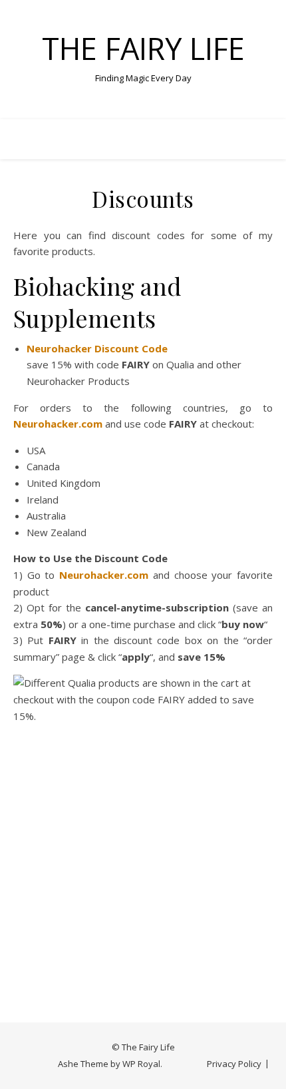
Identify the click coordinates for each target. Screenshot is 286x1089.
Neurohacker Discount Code (97, 348)
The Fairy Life (143, 48)
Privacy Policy (234, 1064)
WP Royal (141, 1064)
